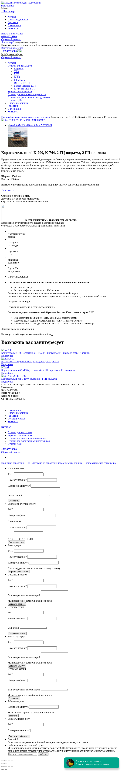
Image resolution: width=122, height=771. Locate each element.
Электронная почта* (19, 485)
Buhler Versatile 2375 (25, 85)
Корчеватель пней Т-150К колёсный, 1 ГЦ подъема (29, 378)
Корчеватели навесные (20, 91)
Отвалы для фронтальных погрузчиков (29, 97)
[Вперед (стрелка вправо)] (5, 763)
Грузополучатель (17, 527)
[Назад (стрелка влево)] (2, 763)
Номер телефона (16, 515)
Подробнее (7, 355)
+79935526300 (9, 36)
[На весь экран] (9, 766)
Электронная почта (18, 562)
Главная (5, 117)
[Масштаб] (12, 760)
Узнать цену (7, 190)
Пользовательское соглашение (100, 463)
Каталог (12, 16)
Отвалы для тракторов (20, 65)
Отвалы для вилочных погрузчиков (27, 94)
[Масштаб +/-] (12, 766)
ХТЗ (16, 71)
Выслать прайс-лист (12, 33)
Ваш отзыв (13, 627)
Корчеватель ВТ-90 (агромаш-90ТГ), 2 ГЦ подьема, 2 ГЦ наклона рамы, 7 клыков (45, 353)
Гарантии (13, 22)
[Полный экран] (9, 760)
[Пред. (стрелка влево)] (2, 769)
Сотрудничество (16, 418)
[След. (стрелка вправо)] (5, 769)
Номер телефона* (17, 479)
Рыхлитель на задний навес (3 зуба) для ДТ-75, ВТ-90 (30, 361)
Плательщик (14, 521)
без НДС (16, 539)
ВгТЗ (17, 77)
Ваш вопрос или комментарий (24, 595)
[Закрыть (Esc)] (2, 760)
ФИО (11, 474)
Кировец (19, 68)
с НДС (29, 539)
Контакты (13, 28)
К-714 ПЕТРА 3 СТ (24, 88)
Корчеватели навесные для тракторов (30, 117)
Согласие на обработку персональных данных (57, 463)
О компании (14, 25)
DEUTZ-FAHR (22, 83)
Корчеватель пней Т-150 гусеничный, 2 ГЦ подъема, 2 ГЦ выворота (38, 370)
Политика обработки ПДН (15, 463)
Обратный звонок (11, 39)
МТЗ (16, 74)
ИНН (10, 533)
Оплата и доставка (18, 19)
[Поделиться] (5, 760)
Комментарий (15, 495)
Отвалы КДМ (15, 100)
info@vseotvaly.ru (12, 54)
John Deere (19, 80)
